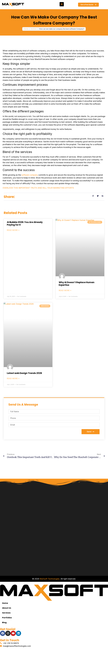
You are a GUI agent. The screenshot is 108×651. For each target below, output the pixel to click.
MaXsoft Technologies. (50, 579)
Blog (4, 622)
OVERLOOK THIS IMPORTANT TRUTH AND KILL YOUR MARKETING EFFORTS (38, 188)
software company (30, 175)
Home (26, 29)
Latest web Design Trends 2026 (24, 373)
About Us (6, 608)
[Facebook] (2, 633)
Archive (33, 29)
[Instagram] (8, 633)
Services (6, 612)
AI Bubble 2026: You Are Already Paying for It (25, 223)
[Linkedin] (18, 633)
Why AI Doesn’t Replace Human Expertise (76, 283)
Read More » (13, 230)
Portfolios (7, 617)
